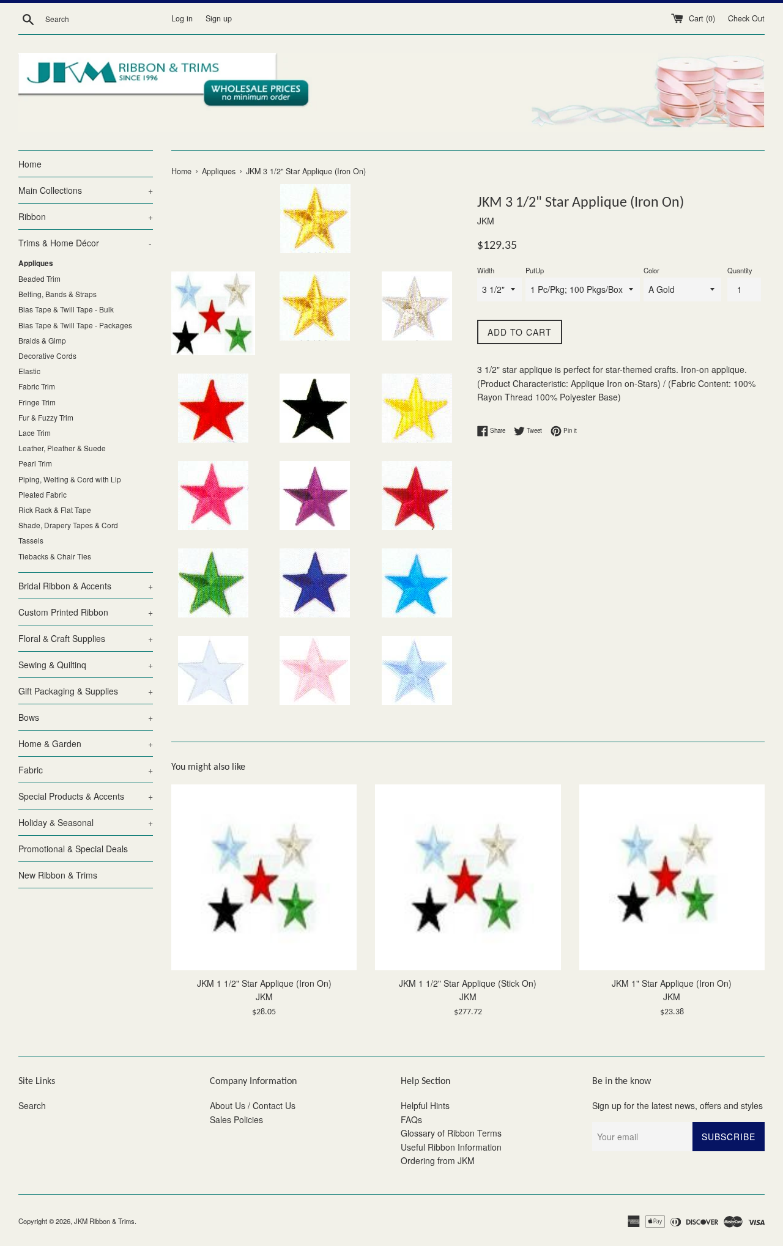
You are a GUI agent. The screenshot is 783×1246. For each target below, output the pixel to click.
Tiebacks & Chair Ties (54, 556)
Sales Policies (236, 1119)
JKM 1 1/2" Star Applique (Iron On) (264, 983)
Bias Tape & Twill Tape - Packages (75, 325)
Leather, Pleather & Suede (62, 448)
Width (485, 270)
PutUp (534, 270)
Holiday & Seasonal (85, 822)
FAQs (411, 1119)
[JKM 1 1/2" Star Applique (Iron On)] (264, 877)
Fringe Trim (37, 402)
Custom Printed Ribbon (85, 612)
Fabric (85, 770)
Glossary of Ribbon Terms (451, 1133)
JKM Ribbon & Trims (104, 1221)
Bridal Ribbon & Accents (85, 586)
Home (30, 164)
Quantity (739, 270)
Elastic (29, 371)
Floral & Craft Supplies (85, 638)
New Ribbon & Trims (57, 875)
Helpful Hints (425, 1105)
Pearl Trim (35, 463)
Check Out (746, 18)
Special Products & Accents (85, 796)
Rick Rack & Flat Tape (54, 509)
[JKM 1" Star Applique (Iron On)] (672, 877)
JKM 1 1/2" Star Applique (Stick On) (467, 983)
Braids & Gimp (42, 340)
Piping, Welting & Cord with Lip (69, 479)
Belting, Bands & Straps (57, 294)
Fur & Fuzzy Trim (45, 417)
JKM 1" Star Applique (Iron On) (672, 983)
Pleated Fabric (42, 494)
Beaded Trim (39, 278)
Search (32, 1105)
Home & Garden (85, 743)
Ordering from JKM (438, 1160)
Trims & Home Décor (85, 243)
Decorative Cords (47, 355)
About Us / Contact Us (252, 1105)
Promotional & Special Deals (73, 848)
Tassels (30, 540)
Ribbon (85, 216)
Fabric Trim (36, 386)
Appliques (35, 263)
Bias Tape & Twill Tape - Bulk (66, 309)
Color (651, 270)
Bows (85, 717)
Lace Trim (34, 432)
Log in (182, 18)
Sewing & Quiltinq (85, 664)
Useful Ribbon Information (451, 1147)
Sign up (219, 18)
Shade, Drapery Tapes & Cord (68, 525)
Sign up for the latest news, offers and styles (677, 1105)
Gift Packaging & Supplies (85, 691)
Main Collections (85, 190)
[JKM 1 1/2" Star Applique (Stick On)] (467, 877)
